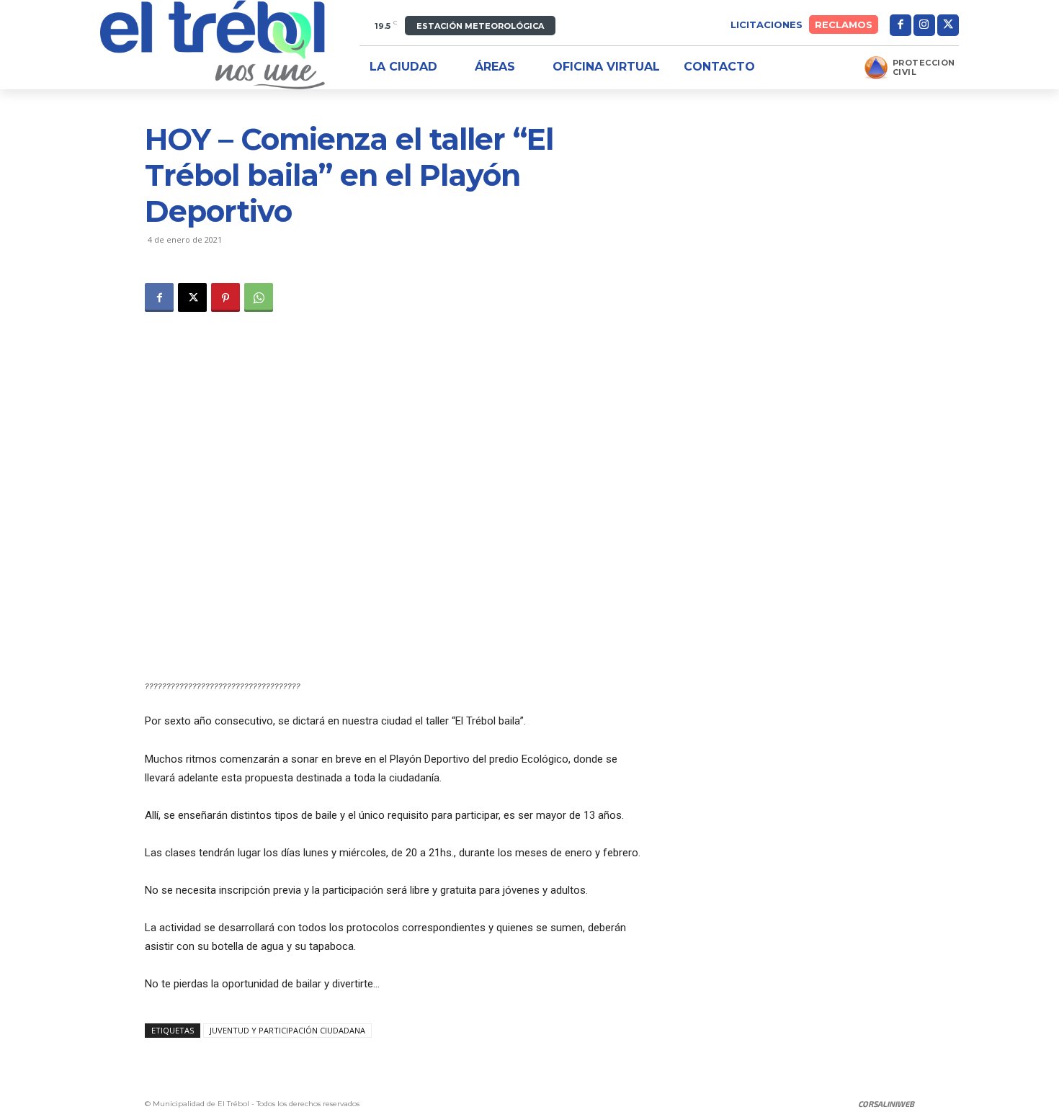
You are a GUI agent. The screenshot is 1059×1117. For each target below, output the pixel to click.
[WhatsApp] (258, 297)
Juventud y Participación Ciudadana (287, 1030)
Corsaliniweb (886, 1104)
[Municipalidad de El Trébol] (212, 44)
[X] (948, 25)
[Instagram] (924, 25)
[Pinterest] (225, 297)
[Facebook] (900, 25)
